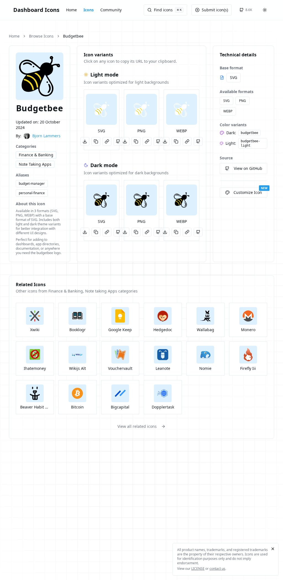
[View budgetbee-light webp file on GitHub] (198, 141)
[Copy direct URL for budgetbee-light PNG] (147, 141)
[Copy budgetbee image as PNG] (136, 232)
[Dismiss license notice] (272, 548)
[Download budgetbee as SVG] (84, 232)
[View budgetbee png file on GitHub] (158, 232)
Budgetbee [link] (73, 36)
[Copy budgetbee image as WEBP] (176, 232)
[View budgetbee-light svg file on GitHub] (118, 141)
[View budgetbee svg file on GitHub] (118, 232)
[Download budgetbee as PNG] (124, 232)
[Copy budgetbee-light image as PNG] (136, 141)
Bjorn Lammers (46, 135)
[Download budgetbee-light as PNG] (124, 141)
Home (71, 9)
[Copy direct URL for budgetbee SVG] (107, 232)
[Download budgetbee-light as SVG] (84, 141)
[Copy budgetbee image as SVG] (95, 232)
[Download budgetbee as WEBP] (165, 232)
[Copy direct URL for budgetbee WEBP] (187, 232)
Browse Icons (41, 36)
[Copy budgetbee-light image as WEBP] (176, 141)
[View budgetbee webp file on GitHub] (198, 232)
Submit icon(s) (215, 9)
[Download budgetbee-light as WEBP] (165, 141)
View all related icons (137, 426)
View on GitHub (248, 168)
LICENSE (198, 568)
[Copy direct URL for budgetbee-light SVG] (107, 141)
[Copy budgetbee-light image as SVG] (95, 141)
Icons (88, 9)
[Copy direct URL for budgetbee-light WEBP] (187, 141)
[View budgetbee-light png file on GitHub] (158, 141)
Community (111, 9)
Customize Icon (248, 192)
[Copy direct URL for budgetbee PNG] (147, 232)
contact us (217, 568)
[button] (101, 109)
